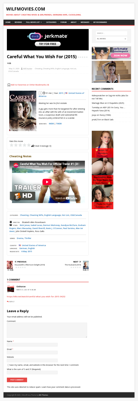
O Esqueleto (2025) (115, 103)
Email (9, 349)
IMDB (51, 123)
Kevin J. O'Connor (54, 228)
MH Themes (43, 395)
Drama (20, 238)
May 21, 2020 (14, 68)
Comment (11, 321)
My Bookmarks (100, 22)
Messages (85, 22)
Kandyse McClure (69, 225)
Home (8, 22)
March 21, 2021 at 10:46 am (26, 290)
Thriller (27, 238)
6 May (24, 251)
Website (10, 357)
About (74, 22)
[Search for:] (111, 33)
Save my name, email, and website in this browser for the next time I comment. (44, 365)
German (23, 248)
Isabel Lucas (36, 225)
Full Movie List (33, 22)
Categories (51, 22)
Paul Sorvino (69, 228)
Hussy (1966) (105, 115)
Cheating (38, 68)
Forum (64, 22)
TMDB (59, 123)
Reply (11, 301)
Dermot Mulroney (51, 225)
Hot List (73, 68)
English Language (62, 68)
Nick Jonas (25, 225)
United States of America (34, 245)
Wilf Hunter (27, 68)
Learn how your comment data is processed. (61, 387)
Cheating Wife (48, 68)
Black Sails (108, 119)
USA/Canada (13, 71)
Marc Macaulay (24, 228)
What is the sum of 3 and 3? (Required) (24, 369)
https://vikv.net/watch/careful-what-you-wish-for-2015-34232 (36, 296)
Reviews (18, 22)
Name (10, 341)
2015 (61, 93)
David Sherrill (38, 228)
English (31, 248)
